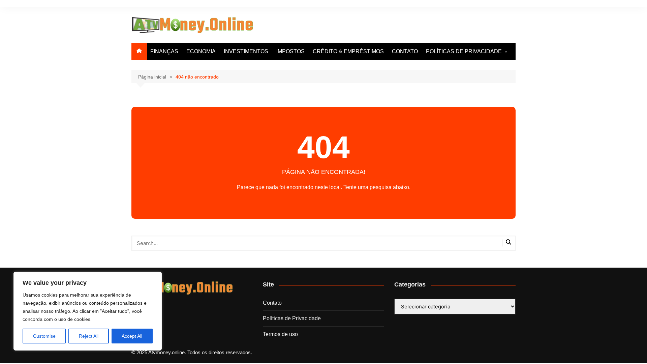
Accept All (132, 336)
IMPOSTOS (290, 51)
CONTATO (405, 51)
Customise (44, 336)
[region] (87, 311)
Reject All (88, 336)
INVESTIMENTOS (246, 51)
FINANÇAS (164, 51)
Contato (272, 303)
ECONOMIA (201, 51)
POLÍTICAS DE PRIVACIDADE (464, 51)
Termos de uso (280, 334)
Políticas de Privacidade (292, 318)
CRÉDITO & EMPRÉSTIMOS (348, 51)
